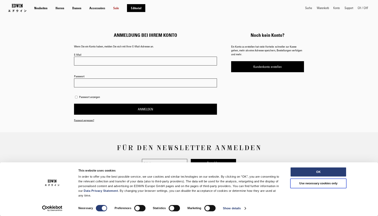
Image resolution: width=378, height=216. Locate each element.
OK (318, 172)
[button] (363, 8)
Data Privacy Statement (101, 190)
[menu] (90, 8)
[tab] (166, 8)
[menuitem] (40, 8)
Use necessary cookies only (318, 183)
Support (349, 8)
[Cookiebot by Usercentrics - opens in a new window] (52, 208)
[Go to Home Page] (17, 8)
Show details (232, 208)
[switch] (139, 208)
